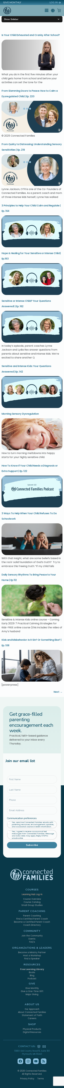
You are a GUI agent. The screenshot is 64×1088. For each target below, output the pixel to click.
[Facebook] (20, 1061)
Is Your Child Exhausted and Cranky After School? (31, 35)
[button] (53, 10)
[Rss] (43, 1061)
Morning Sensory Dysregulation (20, 414)
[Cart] (59, 10)
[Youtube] (36, 1061)
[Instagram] (28, 1061)
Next (58, 692)
